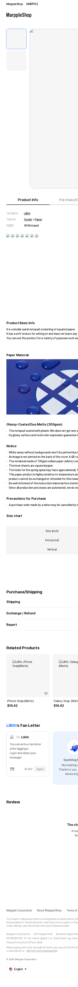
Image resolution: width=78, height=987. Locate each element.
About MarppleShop (49, 910)
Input (40, 769)
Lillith (27, 213)
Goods (28, 219)
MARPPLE (32, 4)
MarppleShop (14, 4)
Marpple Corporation (19, 910)
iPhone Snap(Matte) (20, 701)
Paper (38, 219)
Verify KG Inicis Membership (42, 951)
